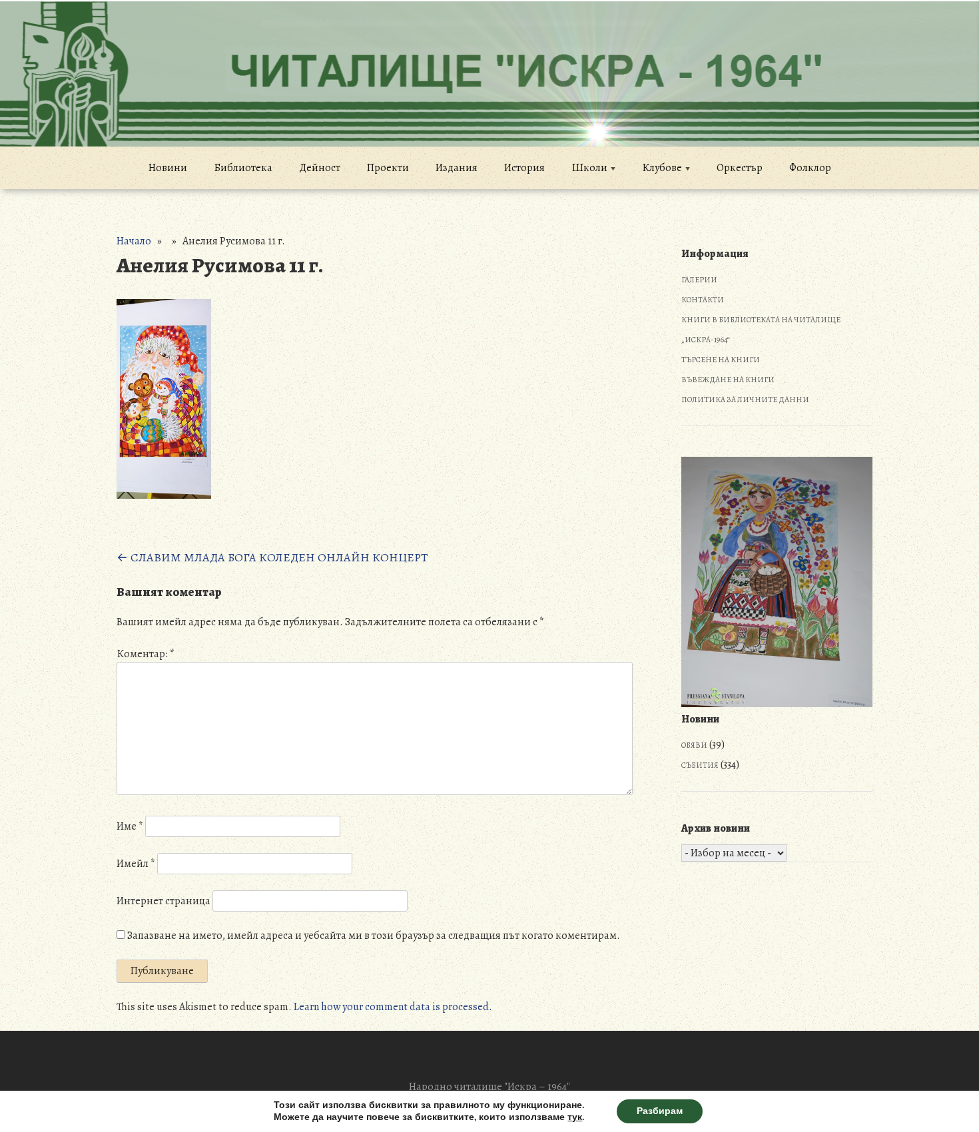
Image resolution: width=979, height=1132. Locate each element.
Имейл (136, 863)
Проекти (388, 167)
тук (574, 1117)
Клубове (662, 167)
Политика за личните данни (745, 399)
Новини (168, 167)
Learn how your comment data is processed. (393, 1006)
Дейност (319, 167)
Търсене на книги (720, 359)
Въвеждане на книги (728, 379)
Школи (589, 167)
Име (130, 826)
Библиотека (243, 167)
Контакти (702, 299)
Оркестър (740, 167)
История (524, 167)
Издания (457, 167)
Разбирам (660, 1111)
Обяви (694, 745)
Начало (134, 241)
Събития (700, 765)
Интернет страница (163, 901)
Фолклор (810, 167)
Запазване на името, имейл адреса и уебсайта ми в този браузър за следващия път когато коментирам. (373, 935)
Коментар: (145, 654)
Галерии (699, 279)
